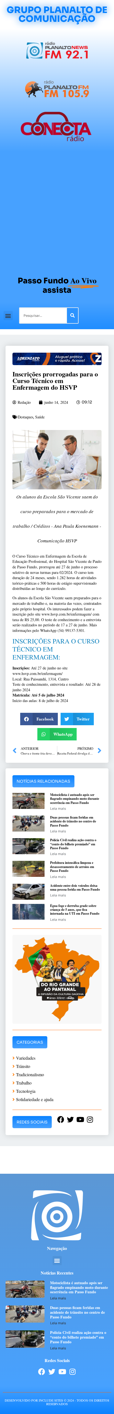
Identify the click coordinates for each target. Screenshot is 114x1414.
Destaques (25, 417)
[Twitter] (51, 1371)
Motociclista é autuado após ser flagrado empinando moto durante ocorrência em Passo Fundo (74, 798)
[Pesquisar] (72, 315)
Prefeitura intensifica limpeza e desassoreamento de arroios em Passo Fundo (72, 866)
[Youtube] (62, 1371)
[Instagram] (72, 1371)
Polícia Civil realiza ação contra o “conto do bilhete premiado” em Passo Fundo (73, 844)
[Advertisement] (57, 211)
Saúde (40, 417)
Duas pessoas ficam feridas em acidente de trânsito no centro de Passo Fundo (73, 821)
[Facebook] (41, 1371)
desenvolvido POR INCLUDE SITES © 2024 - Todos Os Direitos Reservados (57, 1402)
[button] (8, 315)
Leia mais (58, 808)
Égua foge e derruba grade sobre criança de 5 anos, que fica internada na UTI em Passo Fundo (74, 909)
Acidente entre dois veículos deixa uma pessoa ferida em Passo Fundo (75, 887)
